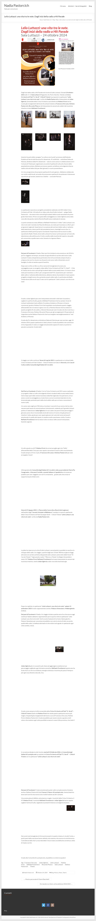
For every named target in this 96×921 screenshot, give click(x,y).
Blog (90, 6)
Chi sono (63, 6)
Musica (56, 872)
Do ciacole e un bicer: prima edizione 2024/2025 (56, 884)
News (60, 872)
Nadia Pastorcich (16, 5)
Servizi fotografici (81, 6)
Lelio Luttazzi (54, 863)
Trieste (32, 866)
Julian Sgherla (43, 863)
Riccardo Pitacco (47, 864)
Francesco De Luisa (30, 863)
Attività (70, 6)
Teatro (65, 872)
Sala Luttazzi (59, 864)
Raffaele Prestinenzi (33, 864)
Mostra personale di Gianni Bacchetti (36, 879)
